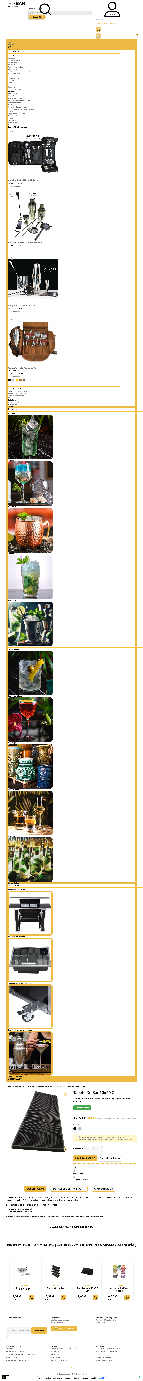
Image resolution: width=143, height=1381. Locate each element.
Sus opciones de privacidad (86, 1378)
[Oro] (17, 380)
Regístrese (112, 23)
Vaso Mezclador (14, 74)
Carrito (55, 1352)
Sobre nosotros (104, 1361)
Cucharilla (12, 58)
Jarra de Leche (13, 404)
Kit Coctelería (13, 69)
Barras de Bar (13, 885)
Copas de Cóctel (15, 696)
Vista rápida (15, 186)
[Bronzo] (24, 380)
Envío (98, 1355)
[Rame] (20, 380)
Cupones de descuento (17, 1361)
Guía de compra (103, 1358)
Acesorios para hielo (15, 96)
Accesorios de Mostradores (20, 983)
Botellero (11, 105)
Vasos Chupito (14, 789)
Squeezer (11, 87)
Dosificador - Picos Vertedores (19, 71)
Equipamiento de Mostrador (20, 1030)
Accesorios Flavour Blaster (18, 391)
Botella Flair (12, 62)
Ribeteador (12, 65)
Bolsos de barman (14, 102)
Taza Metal (12, 507)
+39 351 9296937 (66, 1328)
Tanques (11, 82)
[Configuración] (98, 29)
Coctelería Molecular (16, 395)
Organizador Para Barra (17, 114)
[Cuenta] (98, 3)
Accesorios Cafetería (16, 402)
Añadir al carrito (85, 1158)
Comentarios (103, 1188)
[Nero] (9, 380)
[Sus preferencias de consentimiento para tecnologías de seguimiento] (139, 1377)
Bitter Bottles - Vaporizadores (19, 100)
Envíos (9, 1349)
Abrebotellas (13, 94)
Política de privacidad (107, 1352)
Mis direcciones (59, 1361)
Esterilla (11, 111)
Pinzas (10, 118)
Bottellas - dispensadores (17, 107)
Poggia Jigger (24, 1288)
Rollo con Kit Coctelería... (23, 368)
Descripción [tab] (35, 1188)
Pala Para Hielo (13, 78)
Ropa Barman (13, 123)
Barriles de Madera (15, 98)
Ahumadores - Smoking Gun (18, 393)
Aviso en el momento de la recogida (54, 1378)
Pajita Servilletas (14, 116)
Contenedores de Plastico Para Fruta (21, 109)
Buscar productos (35, 9)
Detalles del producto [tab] (69, 1188)
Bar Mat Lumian (55, 1288)
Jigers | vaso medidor (16, 67)
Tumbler (11, 413)
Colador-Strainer (14, 89)
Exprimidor (12, 85)
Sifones (11, 398)
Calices (11, 460)
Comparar (56, 1358)
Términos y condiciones (108, 1349)
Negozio (55, 1355)
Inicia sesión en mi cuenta (63, 1349)
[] (31, 1297)
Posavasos (12, 120)
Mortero (11, 76)
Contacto (11, 1358)
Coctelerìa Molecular (17, 389)
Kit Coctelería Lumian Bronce (25, 242)
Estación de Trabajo (16, 936)
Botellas (11, 836)
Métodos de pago (15, 1352)
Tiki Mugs (12, 743)
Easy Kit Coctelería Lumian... (24, 305)
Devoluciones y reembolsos (20, 1355)
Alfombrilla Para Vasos (119, 1289)
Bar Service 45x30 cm (87, 1289)
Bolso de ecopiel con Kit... (23, 180)
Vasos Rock (13, 554)
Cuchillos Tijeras (14, 60)
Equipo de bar (14, 51)
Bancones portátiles (16, 890)
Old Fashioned (14, 649)
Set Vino (11, 125)
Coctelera (11, 80)
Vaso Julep (12, 600)
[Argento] (13, 380)
